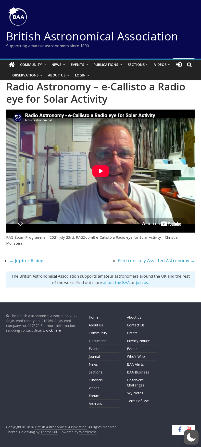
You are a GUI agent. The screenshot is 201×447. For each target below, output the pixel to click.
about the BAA (116, 282)
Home (94, 317)
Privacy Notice (138, 340)
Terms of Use (138, 400)
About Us (56, 75)
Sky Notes (135, 393)
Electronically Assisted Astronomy (156, 260)
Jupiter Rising (26, 260)
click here (53, 330)
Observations (25, 75)
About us (96, 325)
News (56, 64)
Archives (95, 403)
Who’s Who (136, 356)
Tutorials (96, 380)
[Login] (179, 65)
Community (31, 64)
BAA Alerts (135, 364)
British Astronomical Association (92, 36)
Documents (98, 340)
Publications (106, 64)
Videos (160, 64)
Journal (94, 356)
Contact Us (136, 325)
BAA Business (138, 372)
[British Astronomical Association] (11, 65)
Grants (132, 333)
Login (80, 75)
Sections (136, 64)
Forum (94, 395)
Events (77, 64)
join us (142, 282)
